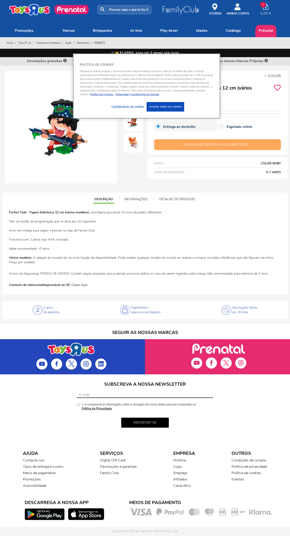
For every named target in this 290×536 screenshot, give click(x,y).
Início (10, 43)
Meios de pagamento (39, 472)
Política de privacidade (249, 466)
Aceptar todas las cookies (165, 106)
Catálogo (233, 30)
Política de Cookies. (102, 94)
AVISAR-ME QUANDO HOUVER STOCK (216, 144)
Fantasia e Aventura (48, 43)
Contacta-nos (34, 460)
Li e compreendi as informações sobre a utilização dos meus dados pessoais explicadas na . (139, 406)
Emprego (180, 472)
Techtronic (83, 43)
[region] (146, 86)
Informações (136, 199)
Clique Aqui (79, 285)
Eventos (238, 479)
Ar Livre (136, 30)
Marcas (69, 30)
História (179, 460)
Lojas (177, 466)
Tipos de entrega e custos (43, 466)
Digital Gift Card (113, 460)
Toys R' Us (24, 43)
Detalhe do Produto (177, 199)
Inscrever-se (145, 422)
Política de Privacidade (97, 409)
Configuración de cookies (127, 106)
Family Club (109, 472)
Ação (68, 43)
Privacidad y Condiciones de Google (137, 94)
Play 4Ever (169, 30)
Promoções (24, 30)
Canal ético (182, 485)
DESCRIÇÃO (104, 200)
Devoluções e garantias (118, 466)
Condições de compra (249, 460)
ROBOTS (99, 43)
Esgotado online (239, 126)
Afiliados (180, 479)
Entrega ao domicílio (179, 126)
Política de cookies (246, 472)
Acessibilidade (34, 485)
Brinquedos (102, 30)
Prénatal (266, 30)
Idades (202, 30)
